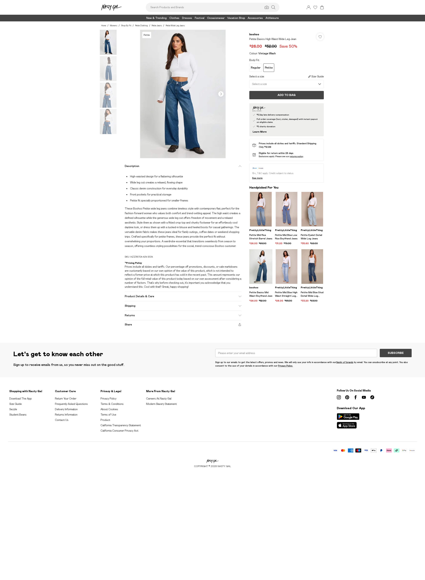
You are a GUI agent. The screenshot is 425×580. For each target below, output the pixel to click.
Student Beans (18, 414)
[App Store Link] (348, 421)
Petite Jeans (157, 25)
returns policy (296, 156)
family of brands (344, 362)
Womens (113, 25)
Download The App (20, 398)
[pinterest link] (347, 397)
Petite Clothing (141, 25)
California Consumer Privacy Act (119, 430)
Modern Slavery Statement (161, 403)
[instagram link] (339, 397)
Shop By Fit (126, 25)
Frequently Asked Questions (71, 403)
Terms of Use (108, 414)
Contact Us (61, 420)
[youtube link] (364, 397)
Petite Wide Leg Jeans (175, 25)
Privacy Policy (108, 398)
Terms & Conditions (112, 403)
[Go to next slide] (221, 94)
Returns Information (66, 414)
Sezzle (13, 409)
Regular (256, 67)
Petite (269, 67)
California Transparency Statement (121, 425)
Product (105, 420)
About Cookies (109, 409)
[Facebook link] (356, 397)
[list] (183, 94)
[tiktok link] (372, 397)
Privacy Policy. (285, 365)
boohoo (254, 34)
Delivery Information (66, 409)
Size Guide (15, 403)
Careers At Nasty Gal (158, 398)
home (103, 25)
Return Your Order (65, 398)
